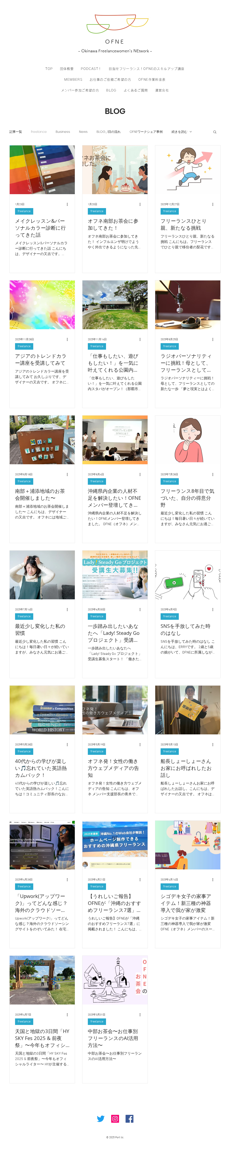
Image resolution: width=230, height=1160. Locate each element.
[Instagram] (115, 1119)
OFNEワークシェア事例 (146, 132)
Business (63, 132)
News (83, 132)
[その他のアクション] (68, 204)
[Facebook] (129, 1119)
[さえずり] (101, 1119)
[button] (215, 132)
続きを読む (179, 132)
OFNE (114, 41)
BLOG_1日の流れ (109, 132)
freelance (39, 132)
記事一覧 (15, 132)
